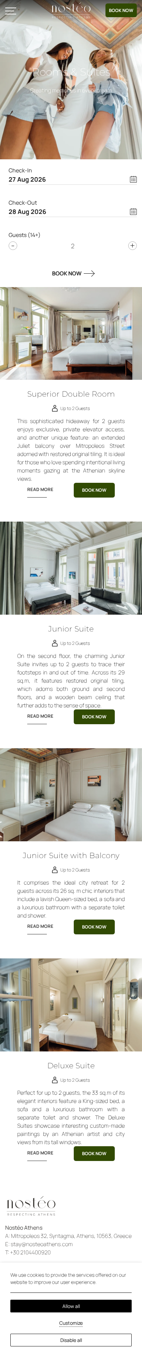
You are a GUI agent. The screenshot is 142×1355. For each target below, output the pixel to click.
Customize (71, 1323)
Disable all (71, 1340)
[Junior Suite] (71, 568)
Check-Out (23, 202)
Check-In (20, 170)
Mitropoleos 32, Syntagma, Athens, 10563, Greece (71, 1236)
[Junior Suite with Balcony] (71, 794)
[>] (10, 10)
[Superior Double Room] (71, 333)
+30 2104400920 (30, 1252)
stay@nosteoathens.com (42, 1244)
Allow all (71, 1306)
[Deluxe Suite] (71, 1004)
